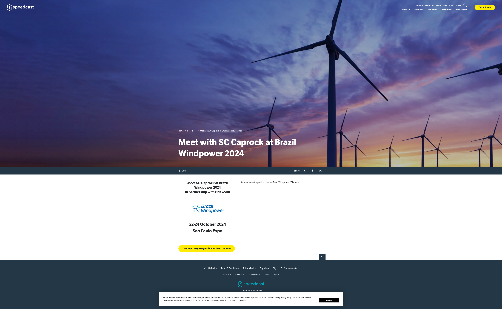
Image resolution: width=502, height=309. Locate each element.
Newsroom (461, 9)
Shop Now (419, 5)
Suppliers (264, 268)
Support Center (441, 5)
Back (184, 170)
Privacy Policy (249, 268)
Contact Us (429, 5)
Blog (451, 5)
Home (181, 131)
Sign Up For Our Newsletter (285, 268)
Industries (432, 9)
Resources (447, 9)
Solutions (419, 9)
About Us (405, 9)
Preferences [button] (242, 300)
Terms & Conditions (230, 268)
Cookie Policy (210, 268)
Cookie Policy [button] (189, 300)
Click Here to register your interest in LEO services (207, 248)
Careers (458, 5)
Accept (329, 300)
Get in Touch (485, 7)
